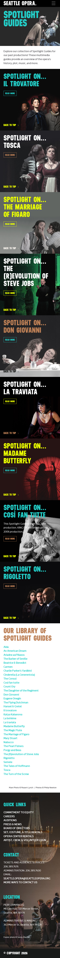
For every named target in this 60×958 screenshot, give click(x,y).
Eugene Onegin (12, 698)
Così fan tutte (11, 682)
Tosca (7, 770)
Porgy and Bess (12, 750)
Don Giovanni (11, 694)
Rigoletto (9, 758)
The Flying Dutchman (16, 702)
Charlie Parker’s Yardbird (18, 670)
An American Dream (15, 651)
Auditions (10, 820)
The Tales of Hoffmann (17, 766)
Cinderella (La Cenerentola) (19, 675)
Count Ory (9, 686)
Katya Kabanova (13, 714)
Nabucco (9, 742)
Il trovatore (10, 710)
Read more (10, 93)
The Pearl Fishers (14, 746)
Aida (6, 647)
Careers (9, 816)
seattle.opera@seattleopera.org (27, 878)
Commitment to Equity (19, 812)
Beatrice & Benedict (15, 663)
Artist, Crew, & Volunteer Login (25, 840)
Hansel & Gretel (13, 706)
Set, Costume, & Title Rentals (23, 832)
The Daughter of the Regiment (21, 690)
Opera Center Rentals (19, 836)
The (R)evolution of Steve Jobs (21, 754)
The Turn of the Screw (16, 774)
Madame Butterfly (14, 726)
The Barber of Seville (15, 659)
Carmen (8, 667)
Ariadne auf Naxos (14, 655)
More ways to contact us (20, 882)
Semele (8, 762)
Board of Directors (17, 828)
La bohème (10, 718)
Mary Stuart (10, 738)
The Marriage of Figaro (16, 734)
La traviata (10, 722)
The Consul (10, 678)
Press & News (13, 824)
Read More (10, 154)
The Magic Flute (13, 730)
